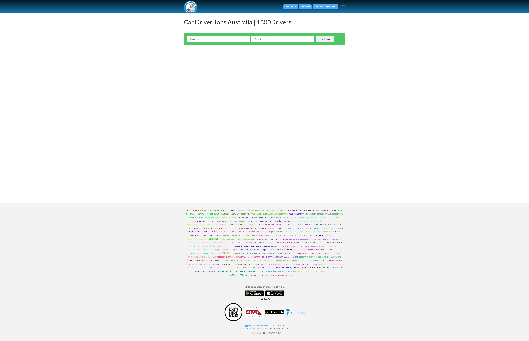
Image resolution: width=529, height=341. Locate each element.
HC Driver (234, 253)
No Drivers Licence (220, 232)
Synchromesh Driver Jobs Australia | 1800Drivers (312, 217)
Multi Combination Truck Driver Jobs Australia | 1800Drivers (256, 232)
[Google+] (269, 299)
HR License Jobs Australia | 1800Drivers (211, 250)
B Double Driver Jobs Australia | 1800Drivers (276, 271)
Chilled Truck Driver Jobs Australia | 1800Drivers (298, 264)
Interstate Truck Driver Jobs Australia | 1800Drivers (209, 246)
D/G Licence (325, 260)
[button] (290, 6)
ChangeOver (216, 268)
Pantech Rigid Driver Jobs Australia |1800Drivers (308, 228)
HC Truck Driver (285, 250)
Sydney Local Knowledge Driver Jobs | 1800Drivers (226, 221)
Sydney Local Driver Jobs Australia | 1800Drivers (269, 221)
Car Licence (252, 268)
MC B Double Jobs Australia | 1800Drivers (236, 239)
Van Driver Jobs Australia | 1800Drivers (233, 214)
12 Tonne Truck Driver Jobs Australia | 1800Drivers (278, 275)
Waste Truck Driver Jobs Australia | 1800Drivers (316, 210)
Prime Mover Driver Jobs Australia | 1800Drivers (254, 228)
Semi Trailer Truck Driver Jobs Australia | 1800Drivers (239, 225)
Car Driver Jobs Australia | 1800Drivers (275, 268)
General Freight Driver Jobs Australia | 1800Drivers (261, 253)
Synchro (200, 221)
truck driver (218, 210)
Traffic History (195, 217)
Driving (309, 260)
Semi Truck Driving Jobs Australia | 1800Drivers (311, 221)
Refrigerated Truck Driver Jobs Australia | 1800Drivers (209, 228)
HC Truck (297, 250)
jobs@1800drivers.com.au (258, 325)
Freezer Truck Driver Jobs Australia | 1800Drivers (319, 257)
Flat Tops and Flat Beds (209, 260)
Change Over (240, 268)
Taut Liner (286, 217)
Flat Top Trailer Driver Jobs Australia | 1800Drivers (241, 260)
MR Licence (323, 235)
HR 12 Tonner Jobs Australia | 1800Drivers (257, 250)
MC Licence (212, 239)
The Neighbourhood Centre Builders (220, 217)
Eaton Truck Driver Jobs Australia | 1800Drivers (284, 260)
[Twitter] (262, 299)
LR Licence (297, 243)
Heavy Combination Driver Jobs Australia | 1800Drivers (297, 246)
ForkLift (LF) (193, 260)
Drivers (316, 260)
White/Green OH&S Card (285, 210)
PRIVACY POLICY (272, 333)
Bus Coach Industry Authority (305, 268)
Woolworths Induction (263, 210)
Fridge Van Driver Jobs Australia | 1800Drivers (238, 257)
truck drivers (205, 210)
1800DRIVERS (238, 274)
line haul (242, 210)
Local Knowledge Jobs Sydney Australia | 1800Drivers (313, 239)
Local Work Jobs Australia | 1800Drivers (272, 239)
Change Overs (228, 268)
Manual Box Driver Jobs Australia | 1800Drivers (288, 235)
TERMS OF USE (255, 333)
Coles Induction (269, 264)
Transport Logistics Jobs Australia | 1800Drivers (322, 214)
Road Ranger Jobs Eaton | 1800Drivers (327, 225)
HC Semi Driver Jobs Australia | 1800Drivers (319, 250)
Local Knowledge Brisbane (242, 243)
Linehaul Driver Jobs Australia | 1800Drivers (273, 243)
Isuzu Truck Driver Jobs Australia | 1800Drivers (322, 243)
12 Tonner (251, 275)
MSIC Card (314, 235)
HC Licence (224, 253)
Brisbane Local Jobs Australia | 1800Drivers (237, 271)
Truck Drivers (295, 214)
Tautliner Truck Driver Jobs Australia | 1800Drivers (259, 217)
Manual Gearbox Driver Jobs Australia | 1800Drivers (245, 235)
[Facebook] (258, 299)
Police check (281, 228)
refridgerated (231, 210)
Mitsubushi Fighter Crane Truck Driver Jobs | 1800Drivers (307, 232)
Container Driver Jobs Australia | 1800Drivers (242, 264)
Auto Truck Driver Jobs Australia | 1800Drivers (315, 271)
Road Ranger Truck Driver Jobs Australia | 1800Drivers (287, 225)
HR (277, 250)
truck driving (192, 210)
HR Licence (234, 249)
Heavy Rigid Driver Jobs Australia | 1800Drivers (253, 246)
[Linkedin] (265, 299)
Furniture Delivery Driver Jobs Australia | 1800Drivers (307, 253)
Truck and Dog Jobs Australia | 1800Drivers (269, 214)
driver (249, 210)
